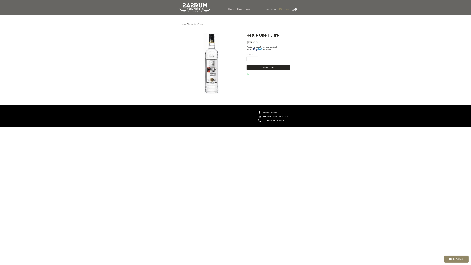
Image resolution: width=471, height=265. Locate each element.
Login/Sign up (271, 9)
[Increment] (255, 59)
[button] (294, 9)
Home (183, 24)
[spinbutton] (252, 59)
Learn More (266, 49)
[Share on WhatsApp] (248, 73)
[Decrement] (248, 59)
